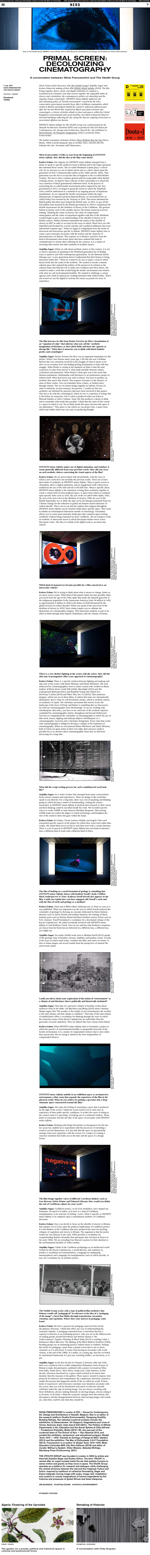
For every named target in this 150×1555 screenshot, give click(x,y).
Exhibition (81, 1544)
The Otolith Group (12, 90)
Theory (15, 94)
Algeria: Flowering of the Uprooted (23, 1504)
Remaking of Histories (91, 1504)
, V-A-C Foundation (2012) (73, 1441)
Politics (7, 94)
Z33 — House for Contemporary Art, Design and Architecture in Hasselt (73, 1413)
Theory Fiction (48, 1493)
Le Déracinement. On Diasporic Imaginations (73, 1422)
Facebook (8, 97)
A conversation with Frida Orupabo (96, 1549)
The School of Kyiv (67, 1432)
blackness (46, 1485)
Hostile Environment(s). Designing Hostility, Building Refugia (72, 1418)
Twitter (7, 100)
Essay (4, 1544)
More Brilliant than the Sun (89, 140)
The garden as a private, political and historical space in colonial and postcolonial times (33, 1550)
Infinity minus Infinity (84, 88)
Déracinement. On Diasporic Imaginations (58, 132)
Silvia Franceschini (12, 88)
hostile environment (85, 1485)
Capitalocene (63, 1485)
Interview (91, 1544)
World (11, 1544)
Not (70, 142)
